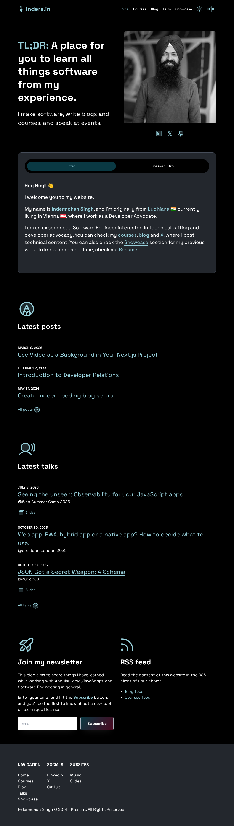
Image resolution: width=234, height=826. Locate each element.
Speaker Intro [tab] (163, 166)
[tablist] (117, 166)
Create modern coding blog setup (65, 395)
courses (127, 235)
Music (76, 775)
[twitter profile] (170, 133)
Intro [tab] (71, 166)
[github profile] (181, 133)
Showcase (184, 9)
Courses (140, 9)
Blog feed (134, 691)
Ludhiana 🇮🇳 (162, 209)
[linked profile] (158, 133)
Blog (155, 9)
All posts (25, 409)
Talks (167, 9)
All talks (24, 605)
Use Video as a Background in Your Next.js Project (88, 354)
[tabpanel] (117, 220)
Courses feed (137, 697)
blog (144, 235)
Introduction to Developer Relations (68, 375)
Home (124, 9)
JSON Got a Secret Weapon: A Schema (71, 571)
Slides (30, 512)
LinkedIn (55, 775)
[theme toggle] (199, 9)
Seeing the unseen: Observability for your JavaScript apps (100, 494)
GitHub (53, 786)
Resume (128, 249)
